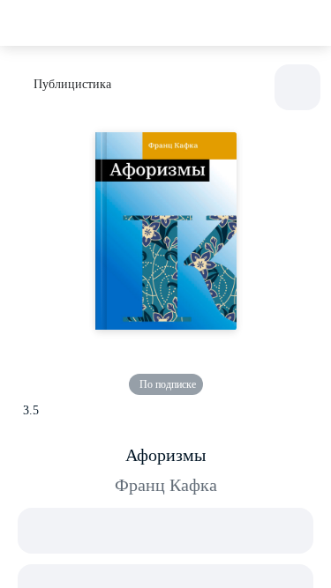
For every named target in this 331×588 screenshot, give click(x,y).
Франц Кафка (166, 485)
